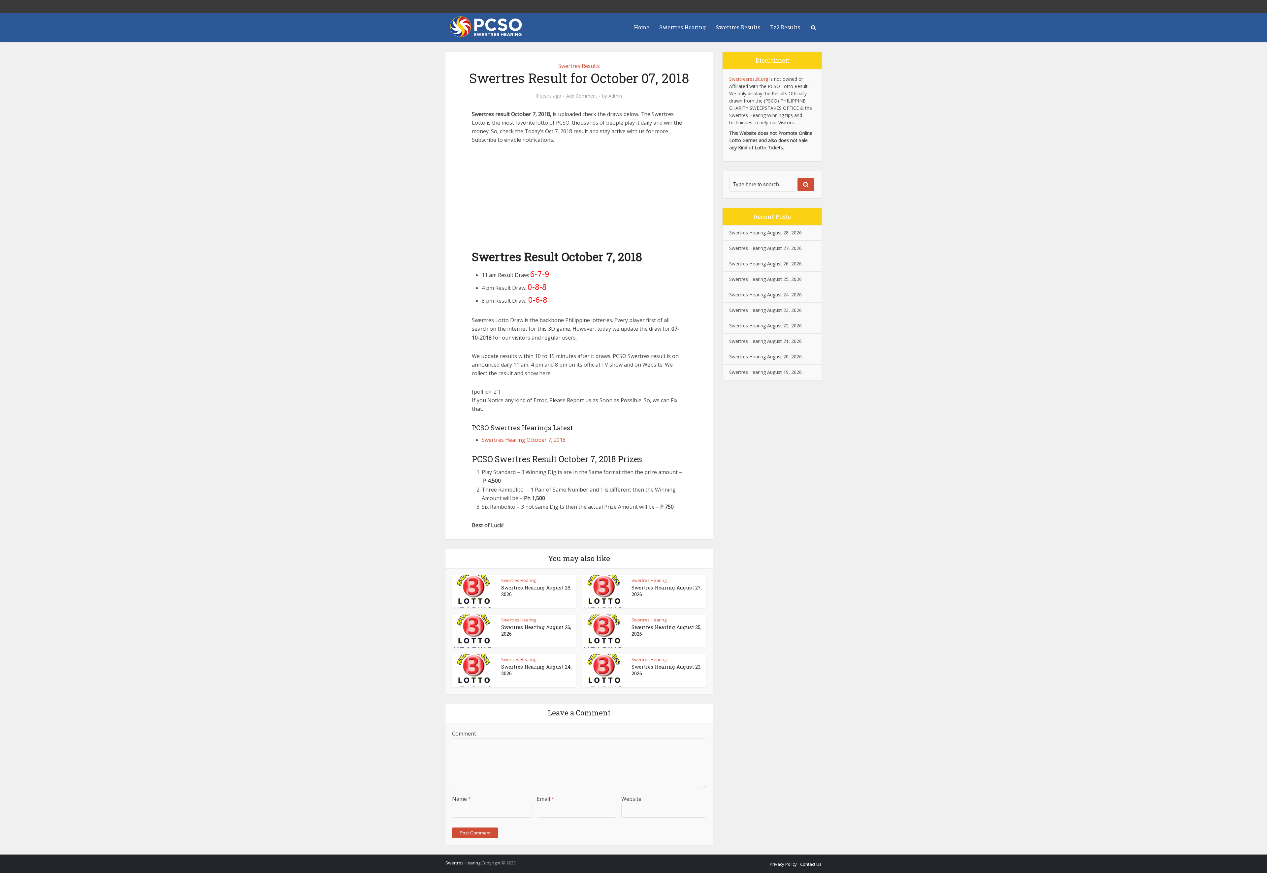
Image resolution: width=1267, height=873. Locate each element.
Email (545, 798)
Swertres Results (738, 27)
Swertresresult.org (748, 79)
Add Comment (581, 96)
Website (631, 798)
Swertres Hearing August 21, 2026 (765, 341)
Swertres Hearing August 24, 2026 (765, 294)
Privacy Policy (783, 864)
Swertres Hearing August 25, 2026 (765, 279)
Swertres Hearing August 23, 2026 (765, 310)
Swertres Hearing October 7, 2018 (524, 439)
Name (461, 798)
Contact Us (811, 864)
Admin (615, 96)
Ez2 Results (785, 27)
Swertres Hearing (682, 27)
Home (641, 27)
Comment (464, 733)
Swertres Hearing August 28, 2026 (765, 232)
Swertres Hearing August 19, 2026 (765, 372)
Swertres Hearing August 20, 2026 (765, 356)
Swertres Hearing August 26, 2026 (765, 263)
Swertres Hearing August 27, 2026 (765, 248)
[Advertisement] (579, 200)
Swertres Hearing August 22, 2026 (765, 325)
